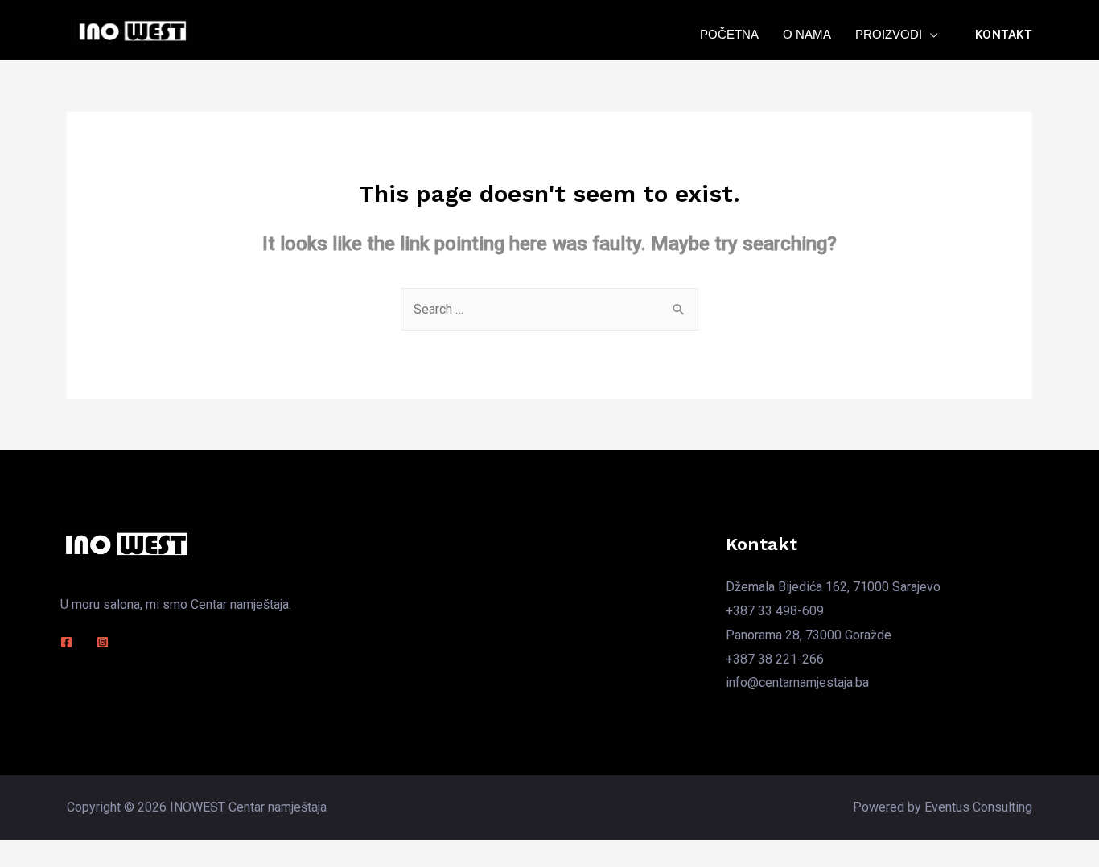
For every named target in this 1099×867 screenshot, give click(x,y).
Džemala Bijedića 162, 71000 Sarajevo (833, 586)
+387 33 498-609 (775, 610)
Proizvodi (888, 34)
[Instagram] (103, 642)
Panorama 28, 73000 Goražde (808, 635)
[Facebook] (66, 642)
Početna (729, 34)
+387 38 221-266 (775, 659)
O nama (807, 34)
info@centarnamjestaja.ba (797, 682)
